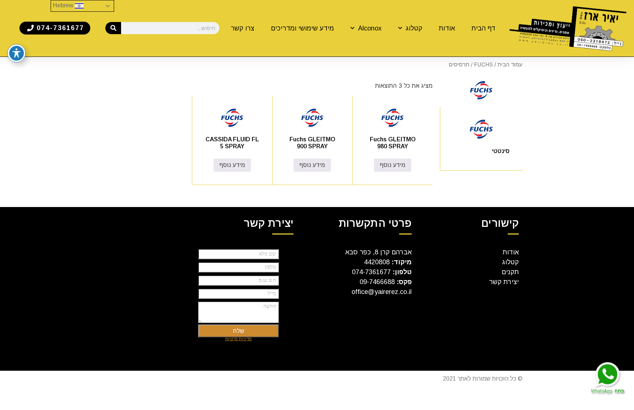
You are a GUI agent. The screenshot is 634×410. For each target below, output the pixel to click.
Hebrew (64, 5)
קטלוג (414, 28)
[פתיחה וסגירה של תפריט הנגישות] (16, 53)
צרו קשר (242, 28)
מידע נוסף (392, 165)
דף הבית (483, 28)
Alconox (370, 28)
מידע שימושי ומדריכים (302, 28)
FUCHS (483, 64)
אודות (447, 28)
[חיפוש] (113, 28)
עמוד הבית (510, 64)
